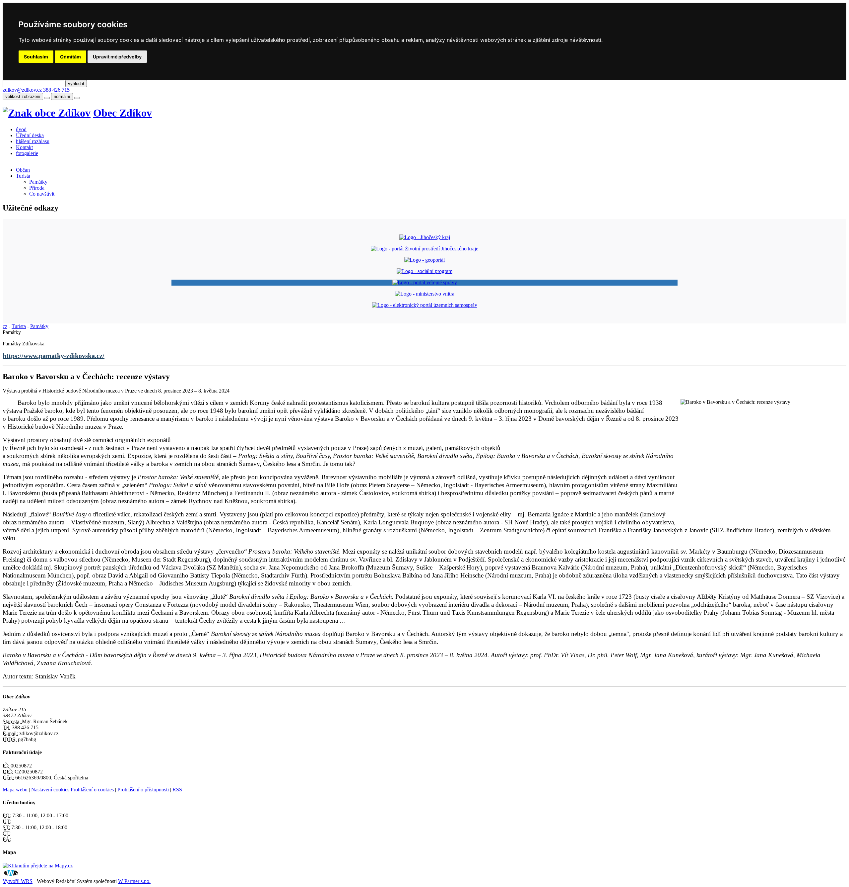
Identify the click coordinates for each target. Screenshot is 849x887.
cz (5, 326)
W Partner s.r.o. (134, 881)
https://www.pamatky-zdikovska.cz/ (53, 355)
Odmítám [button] (70, 56)
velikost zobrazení (22, 96)
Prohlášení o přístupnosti (143, 789)
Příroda (36, 188)
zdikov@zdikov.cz (22, 90)
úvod (21, 129)
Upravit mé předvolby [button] (117, 56)
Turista (23, 176)
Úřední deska (30, 135)
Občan (23, 170)
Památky (38, 182)
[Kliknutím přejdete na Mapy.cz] (38, 865)
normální (62, 96)
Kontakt (24, 147)
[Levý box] (424, 237)
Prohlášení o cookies (93, 789)
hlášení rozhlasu (32, 141)
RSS (177, 789)
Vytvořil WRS (18, 881)
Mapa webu (15, 789)
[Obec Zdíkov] (47, 113)
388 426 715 (56, 90)
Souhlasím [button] (36, 56)
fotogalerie (27, 153)
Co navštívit (41, 194)
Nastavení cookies (50, 789)
